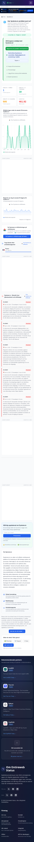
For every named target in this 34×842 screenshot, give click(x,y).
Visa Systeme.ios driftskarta (18, 120)
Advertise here (29, 6)
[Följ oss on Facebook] (13, 789)
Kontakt (20, 815)
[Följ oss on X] (8, 789)
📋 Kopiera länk (8, 645)
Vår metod (4, 828)
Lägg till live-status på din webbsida (17, 73)
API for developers (23, 834)
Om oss (3, 815)
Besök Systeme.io (13, 76)
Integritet (21, 828)
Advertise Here (28, 158)
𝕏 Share (26, 641)
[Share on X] (7, 795)
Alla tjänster (5, 821)
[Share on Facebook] (11, 795)
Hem (4, 16)
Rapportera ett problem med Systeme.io (17, 48)
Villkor (3, 834)
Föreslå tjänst (22, 821)
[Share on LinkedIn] (15, 795)
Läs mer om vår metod (16, 631)
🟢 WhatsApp (7, 641)
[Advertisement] (17, 177)
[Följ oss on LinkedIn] (17, 789)
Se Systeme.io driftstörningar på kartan (16, 236)
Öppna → (17, 60)
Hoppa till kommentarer (14, 66)
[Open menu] (31, 3)
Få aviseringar (11, 70)
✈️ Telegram (18, 641)
